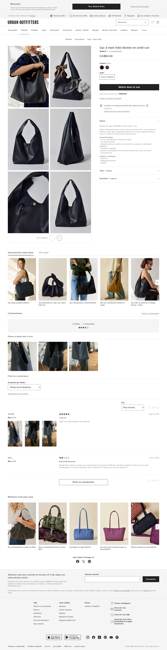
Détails (33, 16)
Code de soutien (79, 646)
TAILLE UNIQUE (107, 77)
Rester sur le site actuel (140, 6)
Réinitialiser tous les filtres (18, 394)
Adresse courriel (91, 574)
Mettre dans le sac (129, 87)
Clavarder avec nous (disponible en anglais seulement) (123, 621)
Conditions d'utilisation (35, 646)
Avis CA (47, 646)
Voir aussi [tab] (44, 252)
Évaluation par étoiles (16, 383)
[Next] (59, 238)
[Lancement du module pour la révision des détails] (22, 356)
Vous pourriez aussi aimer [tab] (21, 252)
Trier (123, 403)
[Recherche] (146, 22)
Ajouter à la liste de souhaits (110, 98)
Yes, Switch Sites (96, 6)
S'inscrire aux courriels (120, 609)
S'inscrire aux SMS (122, 615)
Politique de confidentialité (121, 590)
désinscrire (147, 590)
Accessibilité (57, 646)
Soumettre (151, 579)
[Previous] (52, 238)
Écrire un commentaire (150, 313)
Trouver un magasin (122, 603)
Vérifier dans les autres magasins (117, 111)
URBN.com (67, 646)
